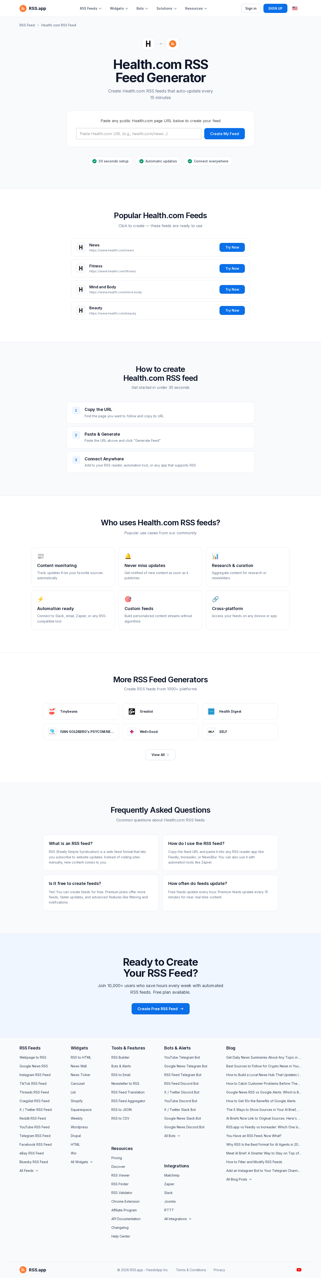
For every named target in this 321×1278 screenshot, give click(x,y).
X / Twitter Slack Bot (180, 1110)
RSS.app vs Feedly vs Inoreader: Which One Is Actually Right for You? (263, 1127)
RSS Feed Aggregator (128, 1101)
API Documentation (126, 1219)
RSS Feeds (30, 1047)
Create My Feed (224, 133)
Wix (74, 1153)
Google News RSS (34, 1066)
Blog (230, 1047)
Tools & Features (128, 1047)
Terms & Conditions (191, 1270)
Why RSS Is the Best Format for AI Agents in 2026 (263, 1144)
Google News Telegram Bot (185, 1066)
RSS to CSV (120, 1118)
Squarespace (81, 1110)
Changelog (120, 1228)
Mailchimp (172, 1175)
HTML (75, 1144)
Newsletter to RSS (125, 1083)
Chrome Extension (125, 1201)
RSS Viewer (120, 1175)
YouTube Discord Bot (180, 1101)
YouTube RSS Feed (35, 1127)
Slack (168, 1193)
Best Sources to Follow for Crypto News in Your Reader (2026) (263, 1066)
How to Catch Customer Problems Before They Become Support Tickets (263, 1083)
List (73, 1092)
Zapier (169, 1184)
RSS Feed (27, 25)
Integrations (176, 1165)
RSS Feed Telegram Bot (182, 1075)
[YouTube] (299, 1269)
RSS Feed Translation (128, 1092)
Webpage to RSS (33, 1057)
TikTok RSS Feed (33, 1083)
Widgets (79, 1047)
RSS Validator (121, 1193)
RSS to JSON (121, 1110)
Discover (118, 1167)
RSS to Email (120, 1075)
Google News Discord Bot (184, 1127)
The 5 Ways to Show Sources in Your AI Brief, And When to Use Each (263, 1110)
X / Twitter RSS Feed (36, 1110)
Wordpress (79, 1127)
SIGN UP (275, 8)
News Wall (79, 1066)
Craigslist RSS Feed (35, 1101)
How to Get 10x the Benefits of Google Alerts (261, 1101)
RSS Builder (120, 1057)
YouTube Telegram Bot (182, 1057)
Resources (122, 1148)
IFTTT (169, 1210)
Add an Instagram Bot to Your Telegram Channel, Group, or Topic (263, 1171)
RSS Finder (120, 1184)
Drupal (76, 1136)
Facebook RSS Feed (36, 1144)
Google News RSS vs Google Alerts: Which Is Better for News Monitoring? (263, 1092)
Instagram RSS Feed (35, 1075)
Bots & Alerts (121, 1066)
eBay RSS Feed (32, 1153)
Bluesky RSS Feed (34, 1162)
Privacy (219, 1270)
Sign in (251, 8)
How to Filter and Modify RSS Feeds (254, 1162)
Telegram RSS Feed (35, 1136)
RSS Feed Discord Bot (181, 1083)
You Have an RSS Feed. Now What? (254, 1136)
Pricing (116, 1158)
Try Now (232, 247)
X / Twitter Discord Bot (181, 1092)
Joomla (170, 1201)
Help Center (120, 1236)
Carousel (78, 1083)
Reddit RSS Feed (33, 1118)
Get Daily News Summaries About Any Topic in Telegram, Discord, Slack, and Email (263, 1057)
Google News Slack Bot (182, 1118)
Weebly (77, 1118)
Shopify (77, 1101)
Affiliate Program (124, 1210)
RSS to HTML (81, 1057)
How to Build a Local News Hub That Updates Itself (263, 1075)
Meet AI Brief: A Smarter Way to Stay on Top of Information (263, 1153)
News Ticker (80, 1075)
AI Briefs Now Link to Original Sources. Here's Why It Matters (263, 1118)
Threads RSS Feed (34, 1092)
